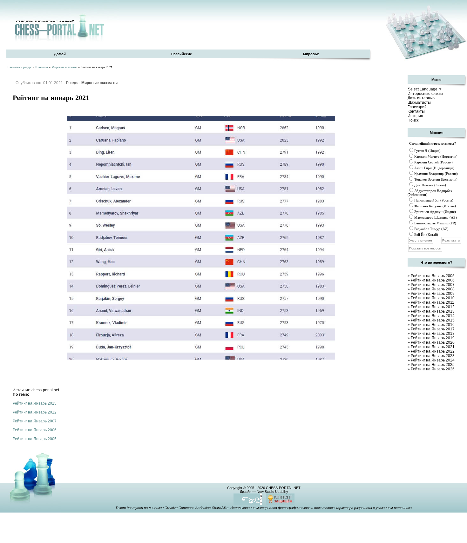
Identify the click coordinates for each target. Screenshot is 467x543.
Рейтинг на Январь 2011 (432, 302)
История (415, 116)
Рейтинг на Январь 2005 (35, 439)
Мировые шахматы (64, 67)
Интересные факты (425, 93)
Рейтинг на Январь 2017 (433, 329)
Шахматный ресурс (19, 67)
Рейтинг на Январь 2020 (433, 342)
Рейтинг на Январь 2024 (433, 360)
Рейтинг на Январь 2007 (35, 421)
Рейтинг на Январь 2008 (433, 289)
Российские (181, 54)
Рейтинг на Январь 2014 (433, 316)
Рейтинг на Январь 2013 (433, 311)
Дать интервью (421, 98)
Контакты (416, 111)
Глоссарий (417, 107)
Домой (60, 54)
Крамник (421, 173)
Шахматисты (419, 102)
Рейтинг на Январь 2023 (433, 356)
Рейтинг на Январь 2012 (35, 412)
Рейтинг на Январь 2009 (433, 293)
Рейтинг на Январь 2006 (35, 430)
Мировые (311, 54)
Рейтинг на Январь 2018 (433, 333)
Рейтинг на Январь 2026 (433, 369)
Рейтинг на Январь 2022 (433, 351)
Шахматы (41, 67)
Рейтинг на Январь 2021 (433, 347)
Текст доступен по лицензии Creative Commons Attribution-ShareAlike (171, 508)
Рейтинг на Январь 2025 (433, 364)
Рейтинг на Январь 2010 (433, 298)
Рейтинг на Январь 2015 (35, 403)
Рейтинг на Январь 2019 (433, 338)
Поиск (413, 120)
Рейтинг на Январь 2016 (433, 324)
